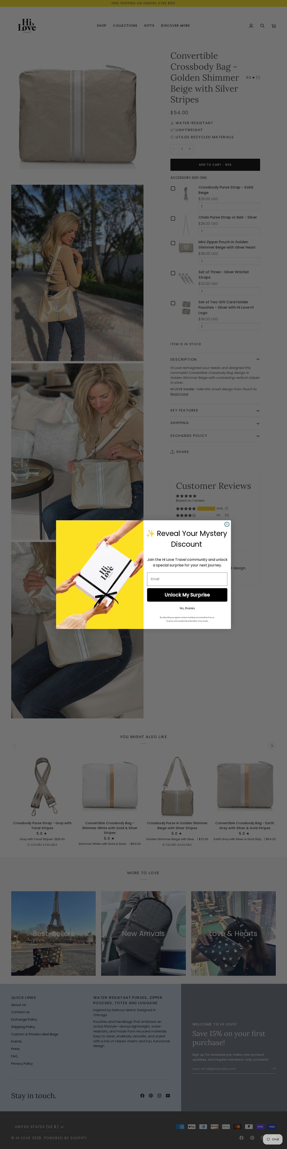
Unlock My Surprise (187, 595)
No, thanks (187, 608)
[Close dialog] (227, 524)
